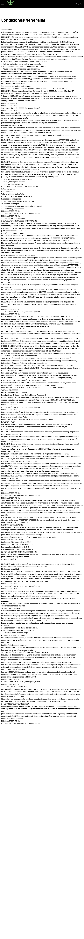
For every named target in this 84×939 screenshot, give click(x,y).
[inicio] (10, 3)
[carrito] (81, 3)
